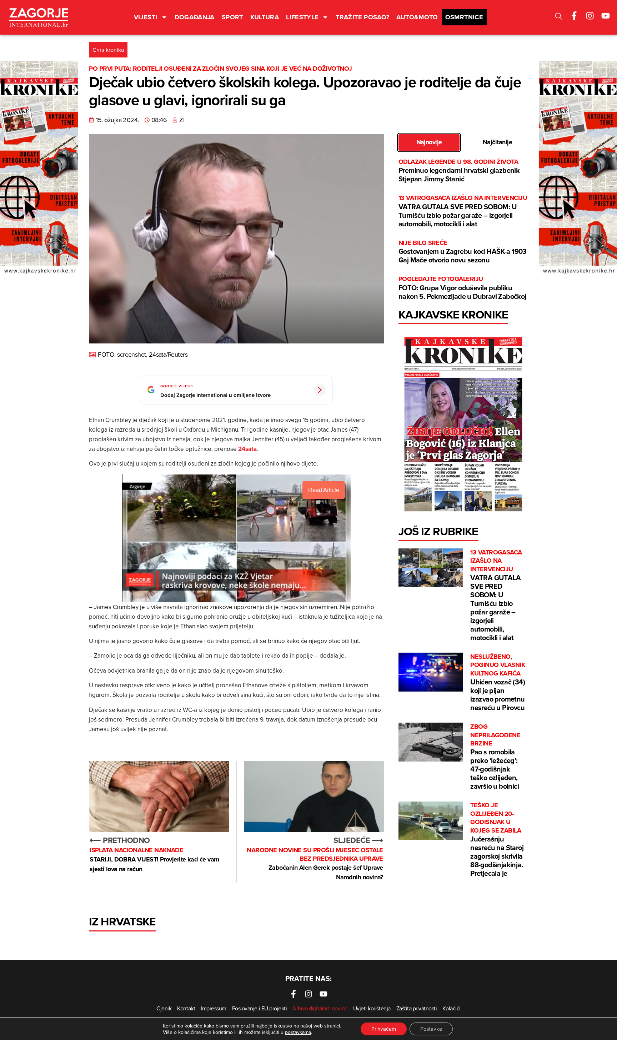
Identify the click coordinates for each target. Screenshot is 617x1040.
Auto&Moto (417, 17)
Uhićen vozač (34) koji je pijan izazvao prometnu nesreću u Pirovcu (497, 683)
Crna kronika (108, 50)
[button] (559, 17)
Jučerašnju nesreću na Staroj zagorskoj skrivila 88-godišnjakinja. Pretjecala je (496, 839)
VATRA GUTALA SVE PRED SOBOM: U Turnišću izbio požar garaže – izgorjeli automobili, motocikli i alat (462, 211)
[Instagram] (590, 15)
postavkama (298, 1032)
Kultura (264, 17)
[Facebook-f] (574, 15)
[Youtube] (605, 15)
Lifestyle (302, 17)
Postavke (431, 1029)
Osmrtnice (464, 17)
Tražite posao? (362, 17)
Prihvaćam (383, 1029)
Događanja (195, 17)
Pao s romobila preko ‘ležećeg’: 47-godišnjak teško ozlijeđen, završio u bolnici (495, 757)
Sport (232, 17)
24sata (247, 448)
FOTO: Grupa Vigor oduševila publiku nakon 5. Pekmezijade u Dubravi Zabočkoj (462, 288)
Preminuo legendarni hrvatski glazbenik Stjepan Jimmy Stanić (459, 171)
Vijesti (145, 17)
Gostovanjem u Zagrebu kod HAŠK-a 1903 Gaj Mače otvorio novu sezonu (462, 252)
